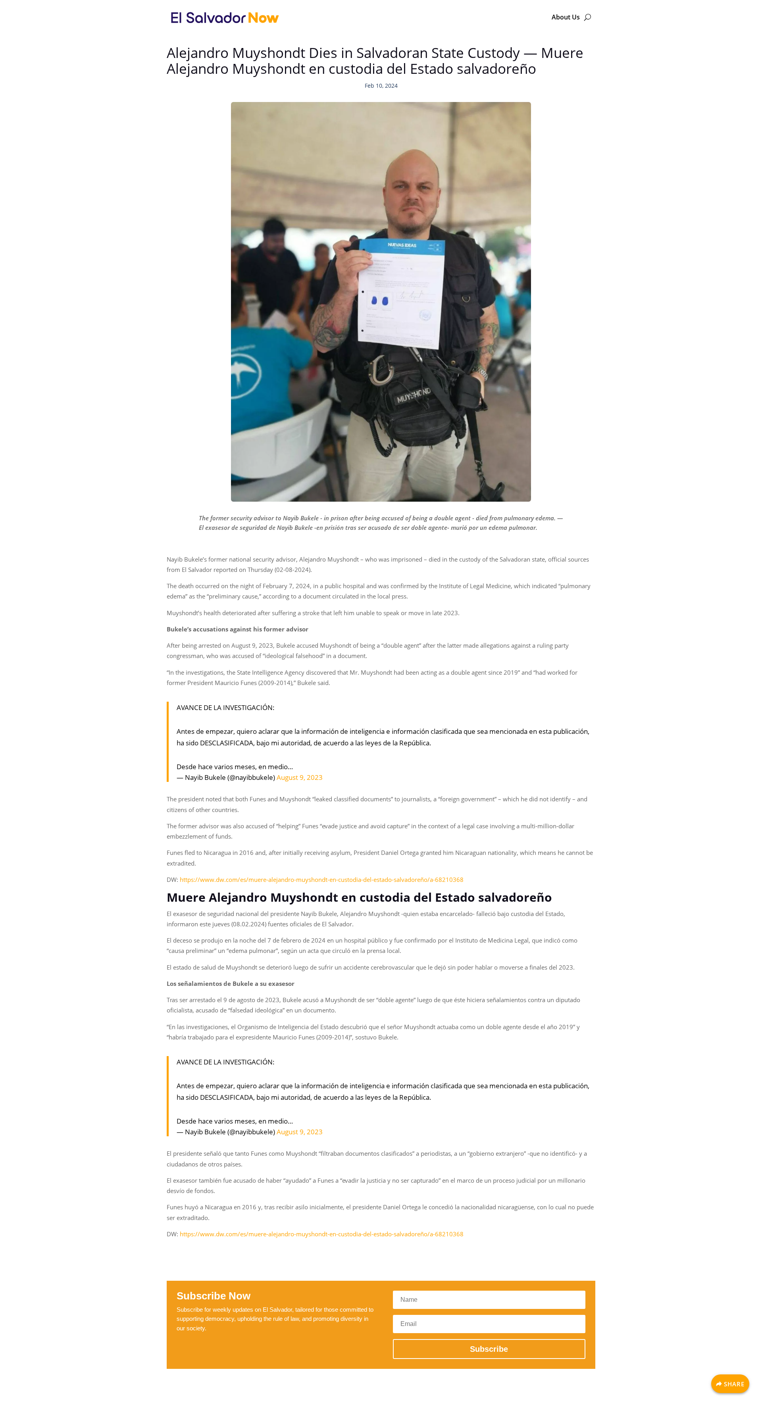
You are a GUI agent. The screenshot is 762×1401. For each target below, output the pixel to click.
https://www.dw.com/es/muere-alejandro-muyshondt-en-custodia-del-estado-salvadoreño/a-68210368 (322, 879)
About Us (566, 17)
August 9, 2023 (300, 777)
